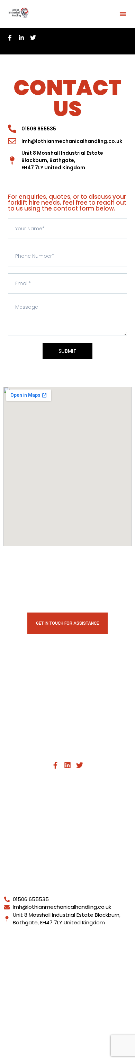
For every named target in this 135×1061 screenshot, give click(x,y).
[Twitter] (79, 765)
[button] (123, 14)
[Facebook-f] (55, 765)
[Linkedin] (67, 765)
